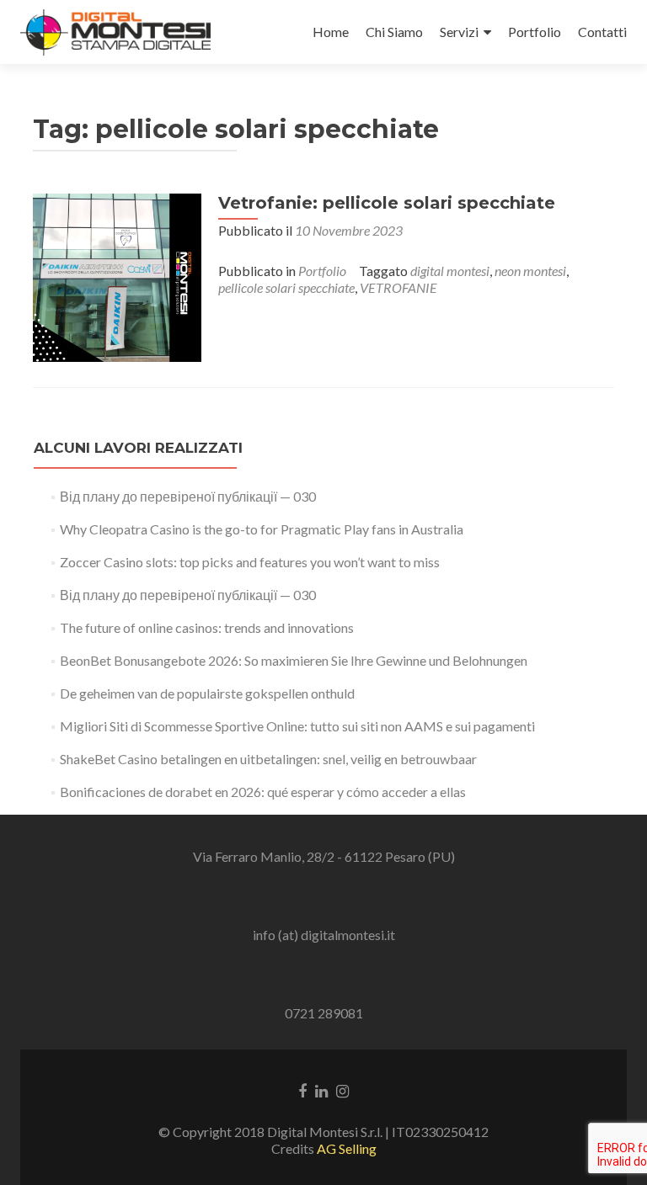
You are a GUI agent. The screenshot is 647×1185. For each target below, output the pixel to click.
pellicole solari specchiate (286, 287)
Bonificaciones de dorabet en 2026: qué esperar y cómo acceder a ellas (263, 792)
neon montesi (530, 271)
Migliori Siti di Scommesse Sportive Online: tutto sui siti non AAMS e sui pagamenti (297, 726)
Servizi (459, 32)
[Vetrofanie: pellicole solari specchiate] (117, 276)
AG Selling (347, 1148)
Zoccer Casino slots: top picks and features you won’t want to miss (250, 562)
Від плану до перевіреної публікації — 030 (188, 496)
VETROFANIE (398, 287)
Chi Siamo (394, 32)
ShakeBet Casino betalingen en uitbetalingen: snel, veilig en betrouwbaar (268, 759)
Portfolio (534, 32)
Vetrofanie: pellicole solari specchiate (386, 203)
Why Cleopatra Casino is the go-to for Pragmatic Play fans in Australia (261, 529)
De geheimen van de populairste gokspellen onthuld (207, 693)
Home (331, 32)
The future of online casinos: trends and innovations (207, 627)
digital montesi (449, 271)
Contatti (602, 32)
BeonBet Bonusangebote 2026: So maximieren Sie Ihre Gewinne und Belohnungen (293, 660)
